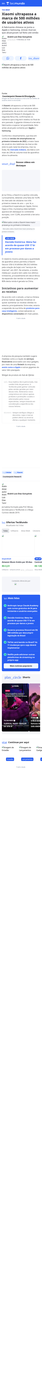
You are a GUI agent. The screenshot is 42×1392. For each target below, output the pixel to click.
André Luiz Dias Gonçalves (19, 37)
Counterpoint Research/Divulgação (19, 96)
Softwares (14, 531)
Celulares (36, 531)
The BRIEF (6, 10)
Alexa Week (25, 531)
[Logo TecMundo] (16, 3)
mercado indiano (18, 149)
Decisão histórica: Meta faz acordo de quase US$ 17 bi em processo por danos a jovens (20, 246)
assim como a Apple (11, 367)
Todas (5, 531)
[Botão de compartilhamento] (8, 58)
